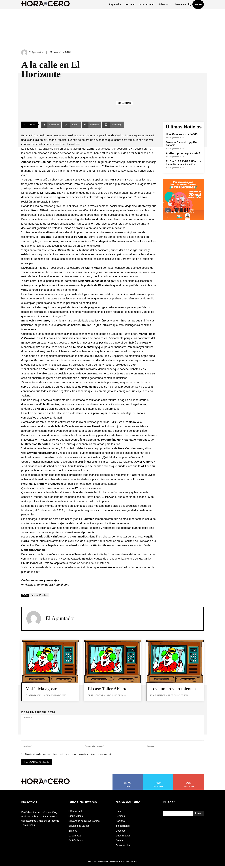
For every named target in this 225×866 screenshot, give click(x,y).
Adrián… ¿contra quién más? (183, 153)
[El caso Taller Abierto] (112, 661)
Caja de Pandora (39, 595)
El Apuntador (36, 52)
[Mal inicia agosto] (50, 661)
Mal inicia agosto (41, 688)
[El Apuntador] (24, 52)
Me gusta (127, 775)
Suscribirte (189, 775)
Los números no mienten (173, 688)
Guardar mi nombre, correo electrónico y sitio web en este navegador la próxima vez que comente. (68, 754)
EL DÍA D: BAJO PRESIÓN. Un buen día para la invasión (183, 162)
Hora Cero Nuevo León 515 (181, 134)
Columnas (124, 103)
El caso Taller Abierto (108, 688)
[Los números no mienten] (175, 661)
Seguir (158, 775)
